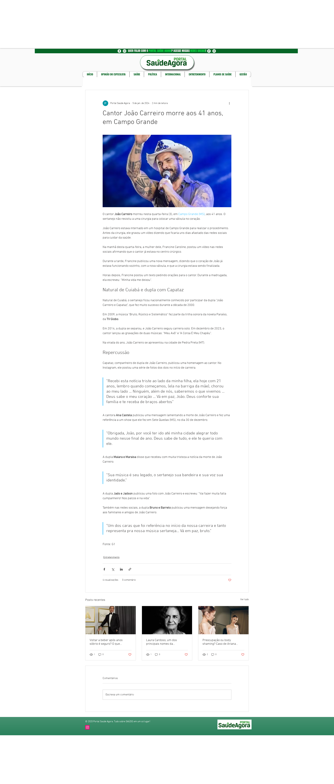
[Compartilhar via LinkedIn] (121, 569)
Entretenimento (111, 557)
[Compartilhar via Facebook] (104, 569)
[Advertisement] (104, 24)
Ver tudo (244, 599)
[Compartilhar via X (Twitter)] (112, 569)
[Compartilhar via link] (130, 569)
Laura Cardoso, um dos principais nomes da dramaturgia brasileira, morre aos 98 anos (166, 642)
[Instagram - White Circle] (124, 51)
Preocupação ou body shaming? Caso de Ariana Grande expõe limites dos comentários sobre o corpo (220, 642)
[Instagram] (87, 727)
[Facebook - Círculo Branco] (119, 51)
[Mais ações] (229, 103)
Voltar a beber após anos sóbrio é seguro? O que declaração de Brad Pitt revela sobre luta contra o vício (109, 642)
